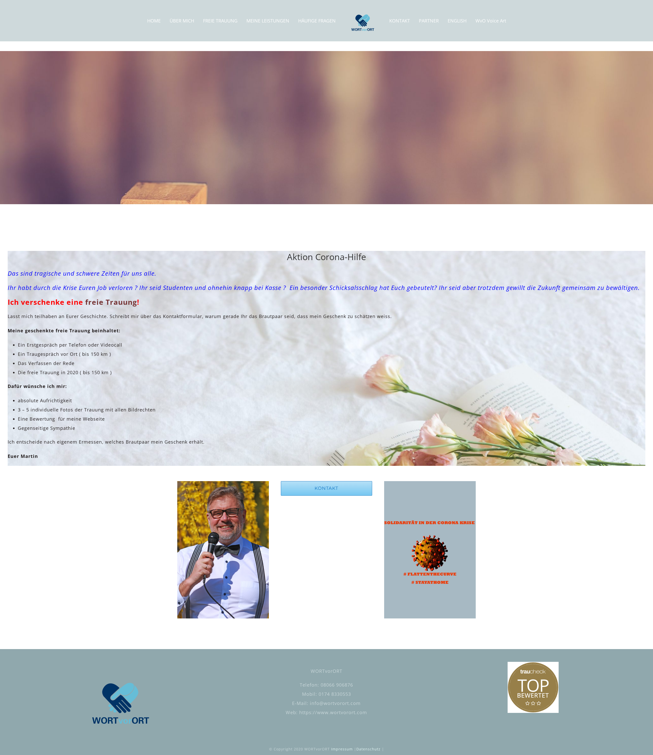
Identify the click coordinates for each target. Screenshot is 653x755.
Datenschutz (368, 749)
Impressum (342, 749)
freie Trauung (111, 302)
